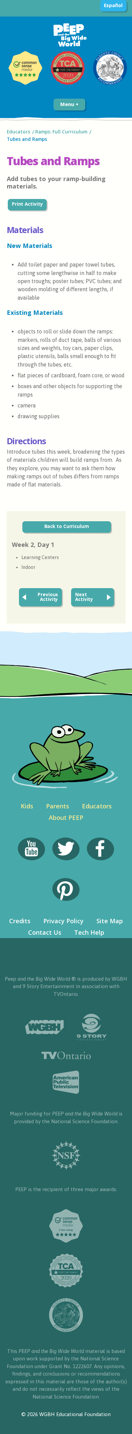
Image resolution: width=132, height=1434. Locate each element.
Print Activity (27, 204)
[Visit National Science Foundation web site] (66, 1155)
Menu (67, 104)
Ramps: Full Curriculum (61, 132)
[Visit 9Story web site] (91, 1027)
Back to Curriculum (66, 526)
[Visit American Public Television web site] (66, 1082)
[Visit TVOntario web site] (66, 1055)
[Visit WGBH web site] (44, 1027)
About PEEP (66, 817)
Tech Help (89, 932)
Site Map (109, 921)
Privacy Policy (63, 921)
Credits (19, 921)
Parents (57, 806)
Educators (18, 132)
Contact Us (44, 932)
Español (113, 5)
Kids (27, 806)
